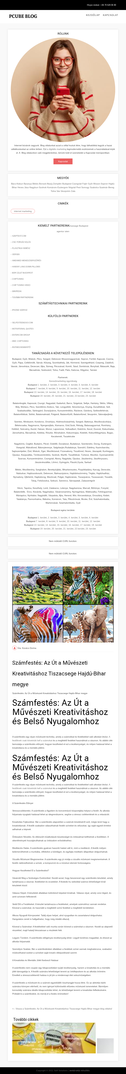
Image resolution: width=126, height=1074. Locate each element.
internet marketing (23, 211)
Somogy (85, 187)
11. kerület (83, 388)
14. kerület (50, 392)
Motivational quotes (22, 329)
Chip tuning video (21, 285)
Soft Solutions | (72, 1071)
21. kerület (68, 396)
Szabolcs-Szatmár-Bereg (102, 187)
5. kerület (83, 385)
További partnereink (22, 297)
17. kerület (85, 392)
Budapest (67, 183)
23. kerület (91, 396)
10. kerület (72, 388)
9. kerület (61, 388)
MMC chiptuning (20, 341)
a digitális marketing (56, 149)
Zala (73, 191)
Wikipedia (17, 291)
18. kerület (97, 392)
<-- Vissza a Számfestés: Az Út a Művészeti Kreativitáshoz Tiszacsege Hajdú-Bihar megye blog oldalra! (62, 1008)
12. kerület (95, 388)
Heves (21, 187)
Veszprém (66, 191)
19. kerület (45, 396)
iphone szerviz (19, 310)
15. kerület (62, 392)
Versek (16, 254)
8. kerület (50, 388)
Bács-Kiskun (17, 183)
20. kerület (57, 396)
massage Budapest (78, 226)
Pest (78, 187)
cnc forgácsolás (21, 242)
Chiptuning (18, 279)
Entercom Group (21, 335)
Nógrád (72, 187)
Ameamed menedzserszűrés (26, 260)
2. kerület (52, 385)
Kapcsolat (110, 15)
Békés (35, 183)
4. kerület (73, 385)
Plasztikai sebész (21, 248)
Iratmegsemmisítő (21, 347)
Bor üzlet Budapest (22, 273)
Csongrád (77, 183)
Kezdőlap (93, 15)
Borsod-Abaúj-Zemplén (50, 183)
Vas (59, 191)
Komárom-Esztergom (58, 187)
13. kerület (39, 392)
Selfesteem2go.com (22, 323)
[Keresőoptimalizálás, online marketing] (23, 20)
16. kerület (74, 392)
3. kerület (62, 385)
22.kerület (79, 396)
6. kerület (93, 385)
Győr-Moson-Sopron (98, 183)
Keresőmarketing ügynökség (63, 381)
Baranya (28, 183)
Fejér (85, 183)
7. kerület (40, 388)
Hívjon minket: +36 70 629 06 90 (101, 5)
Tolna (54, 191)
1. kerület (42, 385)
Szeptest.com (19, 236)
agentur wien (63, 231)
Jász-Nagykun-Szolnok (35, 187)
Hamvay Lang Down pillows (26, 267)
